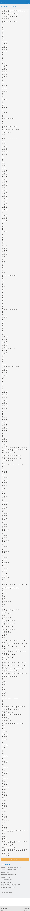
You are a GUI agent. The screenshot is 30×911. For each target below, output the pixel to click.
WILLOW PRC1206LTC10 (8, 869)
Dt (4, 2)
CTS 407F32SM (5, 872)
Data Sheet (4, 890)
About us (26, 908)
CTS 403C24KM (5, 877)
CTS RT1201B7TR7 (6, 895)
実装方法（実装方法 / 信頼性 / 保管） (11, 885)
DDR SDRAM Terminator (8, 887)
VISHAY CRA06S (6, 882)
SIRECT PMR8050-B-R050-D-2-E (10, 867)
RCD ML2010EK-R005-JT (8, 875)
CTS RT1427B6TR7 (6, 892)
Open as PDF (16, 859)
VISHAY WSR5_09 (6, 880)
